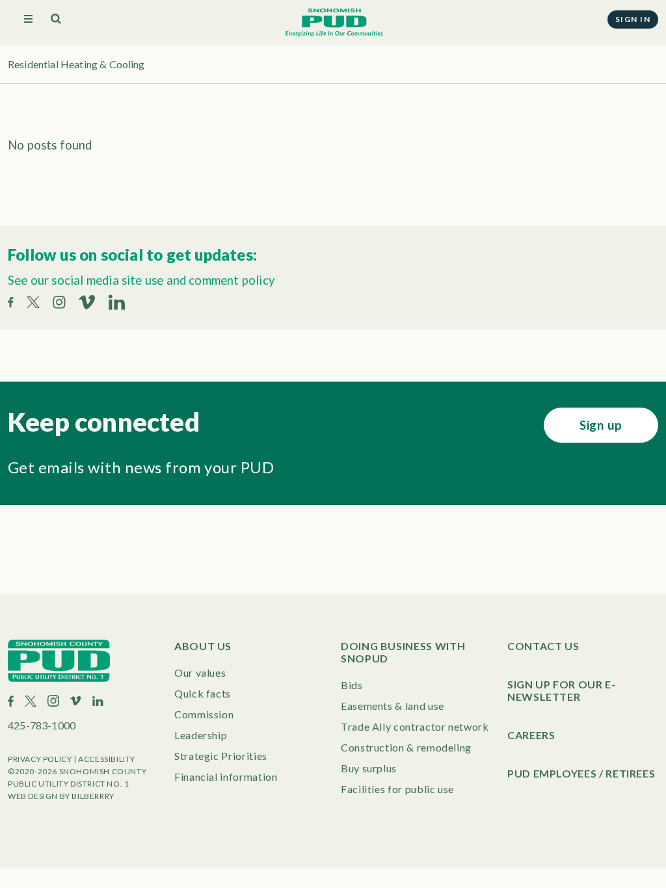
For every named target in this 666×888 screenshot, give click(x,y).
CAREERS (531, 735)
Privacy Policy (40, 759)
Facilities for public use (397, 789)
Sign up (600, 425)
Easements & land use (392, 705)
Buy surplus (369, 768)
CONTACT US (543, 646)
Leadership (200, 735)
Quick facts (202, 693)
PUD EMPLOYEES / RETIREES (581, 773)
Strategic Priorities (220, 756)
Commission (203, 714)
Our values (200, 672)
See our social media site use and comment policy (141, 280)
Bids (352, 685)
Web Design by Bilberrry (61, 796)
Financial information (225, 776)
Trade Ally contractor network (415, 726)
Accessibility (106, 759)
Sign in (632, 19)
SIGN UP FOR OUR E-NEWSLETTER (561, 690)
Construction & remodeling (406, 747)
